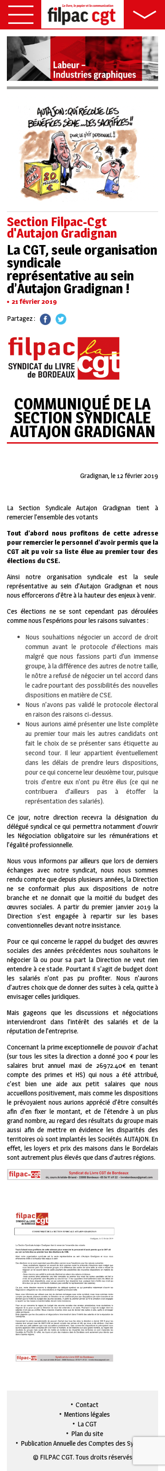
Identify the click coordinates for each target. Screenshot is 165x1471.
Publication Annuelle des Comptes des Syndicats (87, 1443)
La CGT (87, 1424)
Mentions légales (87, 1414)
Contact (87, 1404)
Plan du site (87, 1433)
